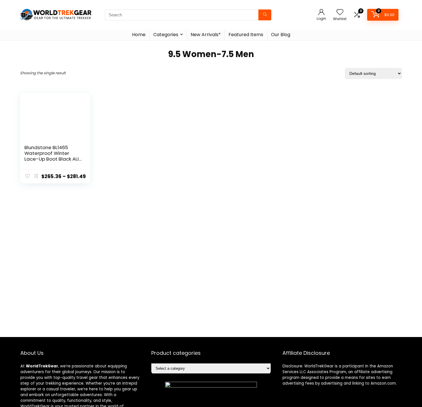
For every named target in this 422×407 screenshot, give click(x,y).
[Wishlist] (339, 12)
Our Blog (280, 34)
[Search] (264, 14)
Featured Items (246, 34)
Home (139, 34)
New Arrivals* (206, 34)
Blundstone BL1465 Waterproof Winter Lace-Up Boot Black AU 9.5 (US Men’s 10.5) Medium (51, 159)
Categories (165, 34)
